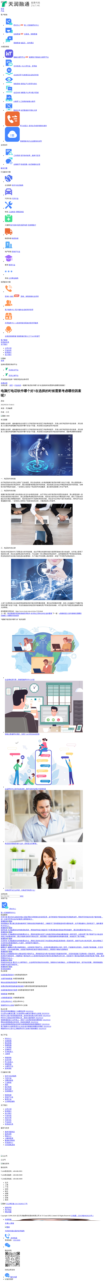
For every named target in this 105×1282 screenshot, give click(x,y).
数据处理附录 (10, 1140)
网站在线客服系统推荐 (9, 982)
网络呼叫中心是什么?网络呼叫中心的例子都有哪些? (19, 1028)
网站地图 (8, 1212)
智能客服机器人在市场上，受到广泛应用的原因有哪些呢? (22, 1020)
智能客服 (23, 141)
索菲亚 (3, 954)
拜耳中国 (4, 917)
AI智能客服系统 (6, 998)
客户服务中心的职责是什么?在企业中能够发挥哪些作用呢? (22, 1026)
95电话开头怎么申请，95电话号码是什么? (20, 890)
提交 (21, 896)
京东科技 (4, 941)
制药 (25, 225)
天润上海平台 (13, 375)
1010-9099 (16, 1240)
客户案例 (4, 340)
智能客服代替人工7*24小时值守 (28, 336)
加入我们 (8, 355)
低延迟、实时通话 (27, 43)
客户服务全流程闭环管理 (24, 310)
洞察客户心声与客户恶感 (30, 92)
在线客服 (17, 34)
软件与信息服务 (17, 185)
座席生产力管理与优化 (29, 84)
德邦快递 (4, 930)
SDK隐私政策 (10, 1145)
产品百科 (8, 1122)
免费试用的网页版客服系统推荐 (12, 986)
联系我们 (8, 352)
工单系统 (17, 155)
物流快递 (15, 238)
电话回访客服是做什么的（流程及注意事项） (21, 843)
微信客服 (8, 1043)
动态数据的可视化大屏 (29, 110)
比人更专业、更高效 (29, 66)
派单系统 (8, 1068)
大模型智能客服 (6, 978)
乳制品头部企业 (6, 962)
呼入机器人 (24, 126)
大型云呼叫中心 (6, 1001)
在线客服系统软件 (7, 975)
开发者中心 (9, 1142)
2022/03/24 (29, 1011)
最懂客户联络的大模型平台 (39, 57)
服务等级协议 (10, 1132)
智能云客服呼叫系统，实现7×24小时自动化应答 (22, 734)
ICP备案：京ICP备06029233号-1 (82, 1216)
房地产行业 (16, 251)
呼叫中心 (17, 25)
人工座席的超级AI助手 (27, 101)
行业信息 (8, 350)
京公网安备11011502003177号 (16, 1204)
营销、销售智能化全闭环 (30, 296)
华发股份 (4, 934)
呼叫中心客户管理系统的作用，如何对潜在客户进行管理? (22, 1015)
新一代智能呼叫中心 (31, 25)
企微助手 (17, 164)
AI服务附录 (9, 1138)
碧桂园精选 (5, 923)
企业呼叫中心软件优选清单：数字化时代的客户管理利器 (25, 789)
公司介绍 (8, 348)
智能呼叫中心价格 (7, 1005)
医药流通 (20, 225)
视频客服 (17, 43)
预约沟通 (13, 1277)
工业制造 (12, 212)
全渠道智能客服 (10, 336)
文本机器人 (18, 66)
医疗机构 (13, 225)
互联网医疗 (32, 225)
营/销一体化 (9, 296)
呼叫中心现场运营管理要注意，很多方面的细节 (18, 1018)
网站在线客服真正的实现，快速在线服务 (15, 1022)
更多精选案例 (6, 969)
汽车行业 (15, 198)
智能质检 (17, 84)
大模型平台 (9, 1066)
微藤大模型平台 (19, 57)
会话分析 (17, 92)
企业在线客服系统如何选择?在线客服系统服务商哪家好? (21, 1024)
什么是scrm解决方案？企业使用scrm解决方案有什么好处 (21, 1013)
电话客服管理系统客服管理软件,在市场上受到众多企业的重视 (29, 613)
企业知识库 (18, 75)
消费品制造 (20, 212)
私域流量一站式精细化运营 (30, 164)
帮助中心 (8, 1136)
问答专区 (8, 1120)
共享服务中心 (10, 323)
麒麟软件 (4, 947)
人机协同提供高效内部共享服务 (26, 323)
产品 (2, 11)
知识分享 (8, 1118)
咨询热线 (14, 1238)
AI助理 (15, 101)
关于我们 (4, 344)
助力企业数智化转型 (34, 141)
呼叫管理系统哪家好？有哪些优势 (13, 1011)
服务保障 (8, 1134)
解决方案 (4, 168)
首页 (2, 9)
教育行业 (12, 265)
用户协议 (8, 1210)
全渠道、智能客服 (30, 34)
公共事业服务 (13, 278)
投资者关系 (5, 342)
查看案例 (4, 921)
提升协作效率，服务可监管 (30, 155)
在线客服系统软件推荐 (9, 990)
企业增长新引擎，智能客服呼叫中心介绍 (19, 679)
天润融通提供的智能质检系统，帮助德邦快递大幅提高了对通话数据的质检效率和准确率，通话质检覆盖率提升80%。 (50, 930)
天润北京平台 (13, 370)
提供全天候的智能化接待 (38, 126)
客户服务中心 (10, 310)
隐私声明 (8, 1207)
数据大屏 (17, 110)
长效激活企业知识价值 (30, 75)
